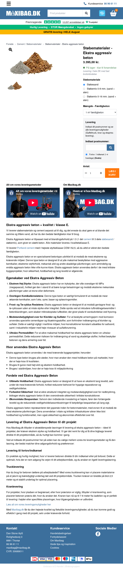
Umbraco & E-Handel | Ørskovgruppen (61, 566)
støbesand (107, 239)
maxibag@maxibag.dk (18, 547)
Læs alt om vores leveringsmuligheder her (28, 504)
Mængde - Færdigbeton (96, 106)
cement (88, 239)
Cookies (54, 547)
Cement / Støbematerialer (29, 43)
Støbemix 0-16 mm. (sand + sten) (99, 98)
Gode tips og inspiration (62, 544)
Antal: (86, 166)
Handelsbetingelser (60, 533)
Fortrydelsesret (58, 537)
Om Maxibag (57, 540)
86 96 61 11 (110, 3)
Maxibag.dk (18, 509)
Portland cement (25, 248)
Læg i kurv (112, 172)
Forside (10, 43)
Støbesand (92, 84)
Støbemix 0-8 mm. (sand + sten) (99, 90)
